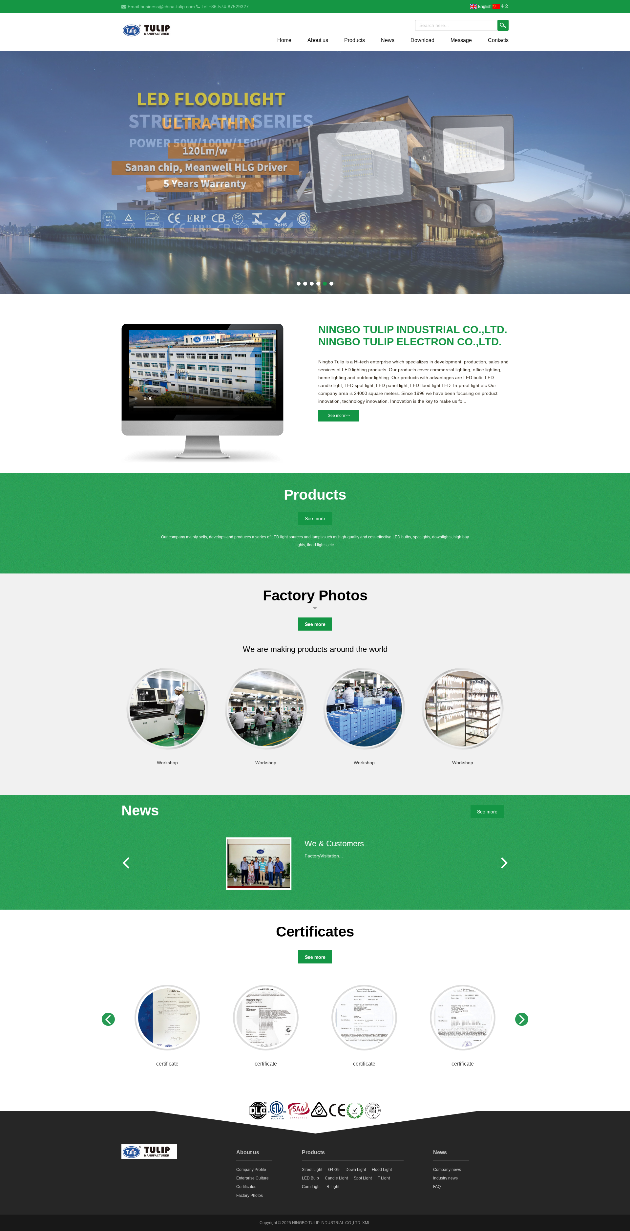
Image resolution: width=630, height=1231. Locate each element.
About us (317, 40)
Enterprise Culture (252, 1178)
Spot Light (363, 1178)
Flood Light (382, 1169)
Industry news (445, 1178)
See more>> (339, 415)
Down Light (356, 1169)
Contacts (498, 40)
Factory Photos (249, 1195)
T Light (384, 1178)
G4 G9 (334, 1169)
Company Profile (251, 1169)
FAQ (437, 1186)
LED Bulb (310, 1178)
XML (366, 1222)
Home (284, 40)
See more (315, 518)
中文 (504, 6)
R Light (332, 1186)
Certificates (246, 1186)
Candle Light (336, 1178)
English (484, 6)
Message (461, 40)
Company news (447, 1169)
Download (422, 40)
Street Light (312, 1169)
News (387, 40)
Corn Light (311, 1186)
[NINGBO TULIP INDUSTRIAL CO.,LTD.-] (149, 30)
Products (354, 40)
